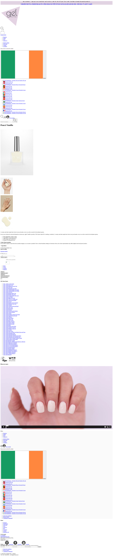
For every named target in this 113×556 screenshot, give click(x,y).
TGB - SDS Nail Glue (7, 287)
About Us (5, 40)
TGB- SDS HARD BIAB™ (9, 347)
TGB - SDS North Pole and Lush (10, 315)
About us (5, 527)
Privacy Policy (6, 517)
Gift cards (5, 44)
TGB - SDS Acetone (7, 329)
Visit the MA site (8, 98)
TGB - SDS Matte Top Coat (9, 298)
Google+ (5, 268)
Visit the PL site (8, 91)
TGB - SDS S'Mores (7, 316)
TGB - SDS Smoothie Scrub (9, 333)
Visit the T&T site (9, 82)
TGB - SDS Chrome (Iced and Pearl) (11, 306)
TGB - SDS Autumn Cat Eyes (9, 327)
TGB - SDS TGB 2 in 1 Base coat (10, 299)
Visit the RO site (8, 94)
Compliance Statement (7, 518)
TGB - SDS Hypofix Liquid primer (10, 339)
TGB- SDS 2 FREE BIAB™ (9, 353)
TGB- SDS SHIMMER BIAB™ (10, 350)
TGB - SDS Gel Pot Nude (8, 283)
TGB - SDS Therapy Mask (8, 322)
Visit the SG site (22, 90)
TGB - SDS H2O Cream (8, 320)
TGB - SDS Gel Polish (8, 296)
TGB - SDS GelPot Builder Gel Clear (11, 289)
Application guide (4, 273)
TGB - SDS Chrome (7, 305)
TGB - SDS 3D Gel (7, 301)
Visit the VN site (8, 99)
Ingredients (3, 245)
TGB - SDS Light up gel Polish (9, 300)
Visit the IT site (8, 93)
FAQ (4, 39)
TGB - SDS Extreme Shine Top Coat (11, 295)
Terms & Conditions (7, 515)
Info (4, 528)
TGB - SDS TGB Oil (7, 292)
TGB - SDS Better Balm (8, 318)
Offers (4, 38)
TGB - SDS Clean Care (8, 319)
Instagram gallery (4, 251)
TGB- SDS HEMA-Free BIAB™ (10, 351)
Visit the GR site (8, 105)
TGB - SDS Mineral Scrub (8, 324)
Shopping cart (6, 532)
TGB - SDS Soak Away (8, 331)
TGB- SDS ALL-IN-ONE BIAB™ (10, 345)
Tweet (4, 267)
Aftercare (3, 274)
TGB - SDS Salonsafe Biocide (9, 334)
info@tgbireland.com (5, 536)
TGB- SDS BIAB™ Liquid (9, 340)
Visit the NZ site (22, 112)
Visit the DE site (8, 87)
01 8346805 (3, 535)
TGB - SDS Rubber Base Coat (9, 293)
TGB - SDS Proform (7, 309)
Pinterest (5, 269)
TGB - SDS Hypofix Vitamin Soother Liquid (12, 338)
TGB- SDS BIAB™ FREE (9, 348)
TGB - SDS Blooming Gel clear (9, 288)
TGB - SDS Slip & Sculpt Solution (10, 311)
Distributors (5, 523)
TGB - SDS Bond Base (8, 308)
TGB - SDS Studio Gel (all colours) (10, 302)
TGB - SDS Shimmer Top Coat (9, 304)
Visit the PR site (22, 84)
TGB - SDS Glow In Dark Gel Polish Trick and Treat (14, 332)
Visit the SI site (21, 100)
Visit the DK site (8, 83)
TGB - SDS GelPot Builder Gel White (11, 291)
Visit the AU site (22, 113)
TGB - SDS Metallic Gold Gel (9, 328)
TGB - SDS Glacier (7, 313)
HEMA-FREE (6, 42)
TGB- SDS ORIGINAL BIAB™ (10, 342)
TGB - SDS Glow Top (8, 307)
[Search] (2, 118)
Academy (5, 46)
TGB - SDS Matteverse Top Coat (10, 286)
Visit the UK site (22, 80)
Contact (4, 45)
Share (4, 265)
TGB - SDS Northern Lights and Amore (11, 314)
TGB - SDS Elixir (7, 325)
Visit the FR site (8, 110)
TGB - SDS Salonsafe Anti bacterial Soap (11, 337)
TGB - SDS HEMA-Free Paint (9, 326)
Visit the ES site (8, 106)
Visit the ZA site (8, 96)
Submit (39, 546)
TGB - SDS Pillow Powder (9, 321)
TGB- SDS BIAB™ (7, 354)
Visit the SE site (8, 102)
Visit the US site (22, 103)
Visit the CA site (8, 89)
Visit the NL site (22, 109)
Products (5, 37)
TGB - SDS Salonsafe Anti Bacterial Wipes (12, 335)
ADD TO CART (4, 257)
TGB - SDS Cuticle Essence (9, 312)
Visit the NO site (8, 108)
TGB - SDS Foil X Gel (8, 285)
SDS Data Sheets (4, 277)
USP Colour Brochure (5, 275)
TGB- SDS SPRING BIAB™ (9, 352)
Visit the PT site (8, 86)
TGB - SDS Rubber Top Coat (9, 294)
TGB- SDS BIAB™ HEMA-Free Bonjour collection (14, 341)
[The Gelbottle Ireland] (11, 26)
